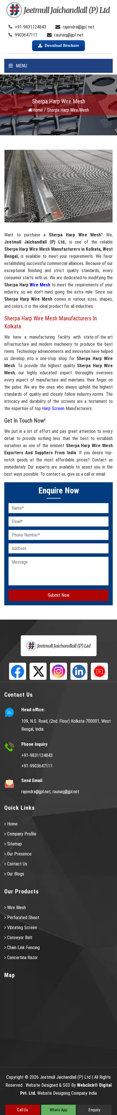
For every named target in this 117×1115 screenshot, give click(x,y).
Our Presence (19, 854)
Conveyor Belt (19, 937)
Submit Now (58, 595)
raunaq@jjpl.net (68, 35)
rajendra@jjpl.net (78, 27)
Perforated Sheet (22, 917)
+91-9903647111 (37, 766)
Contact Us (16, 864)
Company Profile (21, 834)
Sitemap (14, 844)
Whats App (58, 1110)
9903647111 (25, 35)
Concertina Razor (22, 957)
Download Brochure (62, 45)
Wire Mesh (40, 285)
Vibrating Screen (21, 927)
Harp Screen (53, 408)
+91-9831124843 (30, 27)
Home (37, 110)
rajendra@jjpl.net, (36, 791)
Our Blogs (15, 874)
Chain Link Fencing (23, 947)
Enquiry (94, 1110)
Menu (21, 66)
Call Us (22, 1110)
